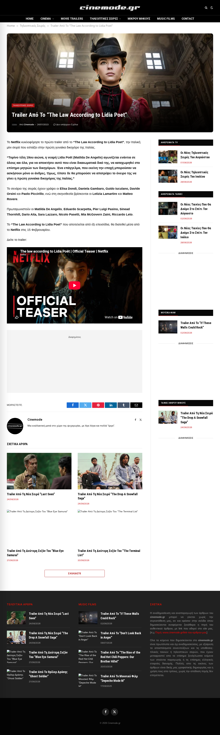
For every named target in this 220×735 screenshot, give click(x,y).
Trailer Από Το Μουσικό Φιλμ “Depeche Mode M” (119, 678)
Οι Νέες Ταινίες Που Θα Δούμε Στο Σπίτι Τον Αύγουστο (195, 209)
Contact (188, 18)
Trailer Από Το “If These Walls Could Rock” (195, 325)
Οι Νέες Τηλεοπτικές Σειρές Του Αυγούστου (195, 155)
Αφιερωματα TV (169, 142)
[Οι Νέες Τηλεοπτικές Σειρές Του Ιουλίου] (167, 176)
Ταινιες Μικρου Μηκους (173, 403)
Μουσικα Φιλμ (168, 312)
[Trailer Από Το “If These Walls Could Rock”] (167, 326)
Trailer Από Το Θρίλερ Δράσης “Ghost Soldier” (48, 674)
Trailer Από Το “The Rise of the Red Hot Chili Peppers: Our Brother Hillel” (120, 657)
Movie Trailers (72, 18)
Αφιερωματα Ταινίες (172, 194)
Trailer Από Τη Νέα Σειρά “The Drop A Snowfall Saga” (108, 496)
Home (30, 18)
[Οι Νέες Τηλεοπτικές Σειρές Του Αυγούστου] (167, 156)
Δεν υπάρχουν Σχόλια (67, 124)
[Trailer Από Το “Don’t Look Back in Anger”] (88, 637)
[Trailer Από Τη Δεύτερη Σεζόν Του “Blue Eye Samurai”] (39, 528)
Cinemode (29, 124)
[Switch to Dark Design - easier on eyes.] (211, 7)
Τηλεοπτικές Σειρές (23, 105)
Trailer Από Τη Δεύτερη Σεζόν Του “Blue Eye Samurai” (35, 553)
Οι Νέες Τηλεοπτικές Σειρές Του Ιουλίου (194, 174)
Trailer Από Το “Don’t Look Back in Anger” (121, 635)
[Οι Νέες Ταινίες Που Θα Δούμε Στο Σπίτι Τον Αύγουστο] (167, 208)
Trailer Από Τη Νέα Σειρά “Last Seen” (31, 494)
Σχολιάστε (74, 573)
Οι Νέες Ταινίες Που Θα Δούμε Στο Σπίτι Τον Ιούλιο (195, 232)
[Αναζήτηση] (206, 8)
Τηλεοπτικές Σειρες (104, 18)
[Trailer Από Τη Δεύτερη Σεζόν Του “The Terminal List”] (110, 528)
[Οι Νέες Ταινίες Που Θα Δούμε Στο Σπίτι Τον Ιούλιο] (167, 232)
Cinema (46, 18)
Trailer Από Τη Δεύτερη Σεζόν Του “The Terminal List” (109, 553)
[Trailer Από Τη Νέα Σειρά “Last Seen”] (39, 471)
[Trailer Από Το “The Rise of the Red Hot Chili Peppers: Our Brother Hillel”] (88, 656)
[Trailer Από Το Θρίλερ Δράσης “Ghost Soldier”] (16, 675)
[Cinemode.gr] (110, 7)
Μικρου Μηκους (139, 18)
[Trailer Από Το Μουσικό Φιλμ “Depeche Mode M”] (88, 680)
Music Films (166, 18)
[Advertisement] (74, 364)
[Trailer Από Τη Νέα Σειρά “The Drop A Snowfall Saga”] (110, 471)
